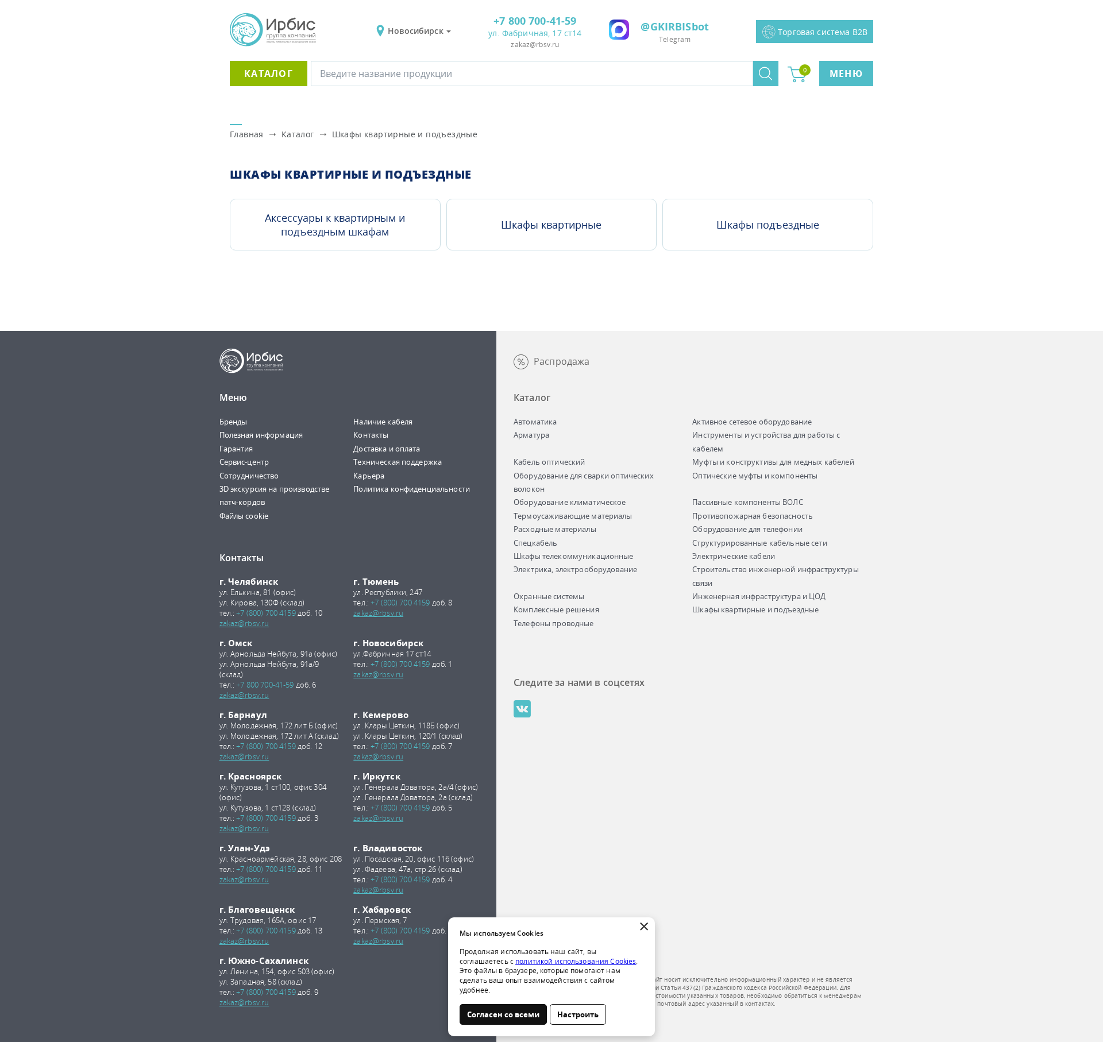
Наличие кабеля (382, 421)
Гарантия (236, 448)
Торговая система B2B (822, 31)
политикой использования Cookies (575, 961)
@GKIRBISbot (675, 26)
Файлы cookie (244, 516)
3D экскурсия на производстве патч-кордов (274, 495)
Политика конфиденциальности (411, 489)
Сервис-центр (244, 462)
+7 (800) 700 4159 (265, 613)
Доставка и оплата (386, 448)
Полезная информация (261, 435)
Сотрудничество (249, 475)
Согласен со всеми (503, 1014)
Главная (247, 134)
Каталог (268, 73)
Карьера (368, 475)
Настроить (578, 1014)
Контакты (370, 435)
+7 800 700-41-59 (534, 21)
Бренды (233, 421)
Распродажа (561, 361)
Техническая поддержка (397, 462)
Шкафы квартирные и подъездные (405, 134)
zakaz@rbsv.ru (535, 44)
